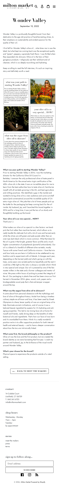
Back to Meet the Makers (32, 371)
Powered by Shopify (38, 482)
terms (7, 446)
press (7, 443)
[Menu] (54, 6)
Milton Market (26, 482)
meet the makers (12, 440)
